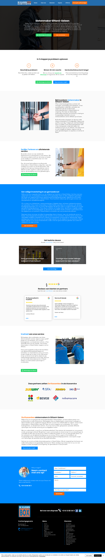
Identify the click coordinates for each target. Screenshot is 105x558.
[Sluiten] (103, 555)
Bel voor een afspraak (49, 511)
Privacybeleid (42, 556)
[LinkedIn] (80, 510)
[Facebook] (76, 510)
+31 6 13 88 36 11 (26, 486)
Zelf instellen (89, 555)
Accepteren (97, 555)
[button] (52, 3)
